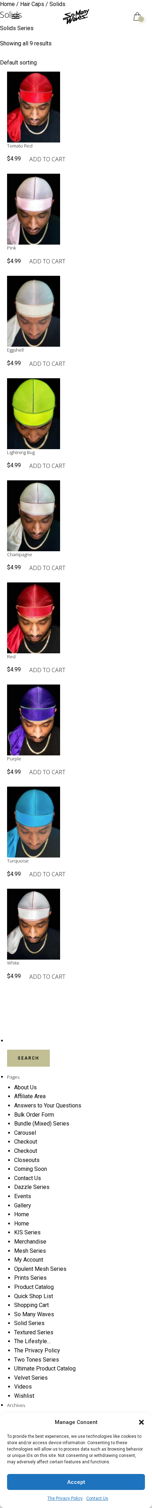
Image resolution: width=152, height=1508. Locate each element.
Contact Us (97, 1498)
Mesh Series (30, 1250)
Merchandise (30, 1241)
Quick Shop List (33, 1296)
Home (21, 1214)
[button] (141, 1422)
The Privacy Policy (65, 1498)
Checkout (25, 1141)
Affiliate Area (30, 1096)
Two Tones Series (36, 1359)
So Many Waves (34, 1314)
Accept (76, 1482)
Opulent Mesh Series (40, 1269)
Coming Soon (30, 1169)
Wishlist (24, 1395)
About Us (25, 1087)
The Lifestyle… (32, 1341)
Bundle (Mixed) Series (41, 1123)
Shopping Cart (31, 1305)
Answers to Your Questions (47, 1105)
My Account (28, 1259)
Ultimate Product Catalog (45, 1368)
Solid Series (29, 1323)
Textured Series (33, 1332)
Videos (23, 1386)
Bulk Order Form (34, 1114)
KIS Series (27, 1232)
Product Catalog (34, 1287)
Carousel (25, 1132)
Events (22, 1196)
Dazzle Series (31, 1187)
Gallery (22, 1205)
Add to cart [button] (47, 159)
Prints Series (30, 1277)
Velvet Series (31, 1377)
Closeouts (27, 1160)
